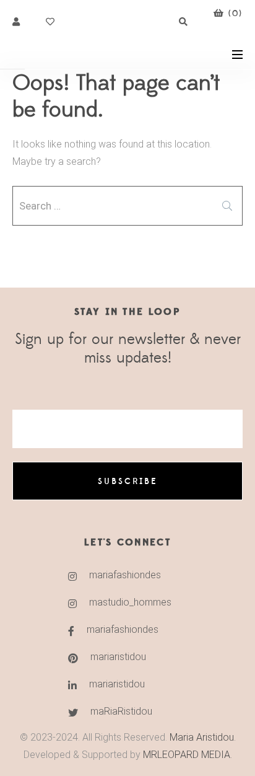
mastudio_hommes (130, 602)
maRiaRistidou (121, 711)
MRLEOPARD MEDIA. (187, 755)
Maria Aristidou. (201, 737)
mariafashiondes (125, 575)
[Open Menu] (237, 54)
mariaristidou (118, 657)
